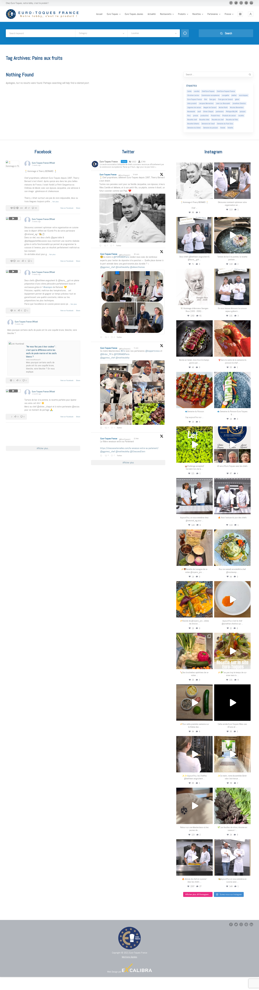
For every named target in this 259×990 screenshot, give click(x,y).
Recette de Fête (232, 120)
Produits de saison (229, 115)
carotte (196, 91)
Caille (189, 91)
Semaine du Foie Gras (225, 124)
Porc (189, 115)
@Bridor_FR (106, 354)
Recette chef (192, 120)
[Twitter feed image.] (132, 218)
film (205, 99)
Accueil (99, 14)
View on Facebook (67, 208)
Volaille (230, 128)
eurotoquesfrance (194, 165)
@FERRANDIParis (121, 256)
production (204, 115)
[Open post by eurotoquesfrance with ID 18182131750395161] (194, 444)
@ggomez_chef (107, 267)
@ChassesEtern (137, 451)
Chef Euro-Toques (208, 91)
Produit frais (215, 115)
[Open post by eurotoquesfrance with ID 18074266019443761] (194, 235)
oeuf (199, 111)
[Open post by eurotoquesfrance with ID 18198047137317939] (232, 338)
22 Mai (136, 438)
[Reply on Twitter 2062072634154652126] (101, 428)
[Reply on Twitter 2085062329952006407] (101, 246)
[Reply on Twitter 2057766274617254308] (101, 456)
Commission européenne (210, 95)
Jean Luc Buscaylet (223, 103)
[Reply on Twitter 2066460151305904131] (101, 337)
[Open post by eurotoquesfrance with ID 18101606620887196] (232, 287)
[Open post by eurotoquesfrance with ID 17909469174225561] (194, 496)
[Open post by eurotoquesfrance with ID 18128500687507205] (194, 754)
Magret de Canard (210, 107)
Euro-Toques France (194, 99)
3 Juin (136, 348)
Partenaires (212, 14)
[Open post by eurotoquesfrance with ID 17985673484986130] (232, 651)
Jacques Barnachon (206, 103)
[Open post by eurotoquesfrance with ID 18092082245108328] (194, 181)
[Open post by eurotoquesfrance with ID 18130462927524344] (232, 390)
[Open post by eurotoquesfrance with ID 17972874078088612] (232, 235)
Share (78, 208)
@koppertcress (152, 350)
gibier (237, 99)
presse (195, 115)
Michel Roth (223, 107)
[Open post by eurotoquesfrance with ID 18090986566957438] (194, 857)
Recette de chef (217, 120)
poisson (242, 111)
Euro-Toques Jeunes (134, 14)
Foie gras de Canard (225, 99)
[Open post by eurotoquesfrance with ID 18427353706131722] (194, 338)
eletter (234, 95)
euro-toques (243, 95)
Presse (228, 14)
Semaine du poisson (210, 128)
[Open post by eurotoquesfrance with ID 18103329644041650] (194, 390)
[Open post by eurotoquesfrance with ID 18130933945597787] (232, 444)
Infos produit (191, 103)
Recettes (196, 14)
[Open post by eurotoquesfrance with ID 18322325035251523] (232, 496)
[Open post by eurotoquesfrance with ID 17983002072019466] (194, 287)
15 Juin (137, 254)
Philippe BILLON (231, 111)
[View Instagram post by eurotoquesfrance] (209, 195)
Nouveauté (191, 111)
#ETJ (123, 350)
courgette (225, 95)
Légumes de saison (194, 107)
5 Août (135, 174)
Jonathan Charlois (239, 103)
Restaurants (165, 14)
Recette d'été (204, 120)
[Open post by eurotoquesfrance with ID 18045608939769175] (232, 702)
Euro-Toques (112, 14)
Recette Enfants (193, 124)
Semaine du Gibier (194, 128)
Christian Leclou (193, 95)
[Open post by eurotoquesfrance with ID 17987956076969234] (232, 806)
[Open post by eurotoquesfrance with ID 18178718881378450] (194, 806)
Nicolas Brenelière (236, 107)
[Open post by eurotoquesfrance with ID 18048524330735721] (194, 599)
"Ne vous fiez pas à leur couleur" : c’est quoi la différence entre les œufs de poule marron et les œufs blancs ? (41, 351)
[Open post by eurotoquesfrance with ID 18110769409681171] (232, 599)
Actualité (152, 14)
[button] (250, 14)
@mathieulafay (122, 267)
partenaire (219, 111)
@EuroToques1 (124, 175)
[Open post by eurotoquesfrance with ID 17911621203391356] (194, 547)
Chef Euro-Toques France (226, 91)
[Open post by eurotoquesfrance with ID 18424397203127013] (194, 702)
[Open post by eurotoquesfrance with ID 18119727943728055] (232, 754)
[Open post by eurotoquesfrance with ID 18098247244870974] (194, 651)
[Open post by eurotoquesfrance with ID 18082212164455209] (232, 547)
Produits (182, 14)
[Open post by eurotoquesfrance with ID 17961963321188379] (232, 181)
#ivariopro (47, 287)
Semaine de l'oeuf (208, 124)
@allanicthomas (137, 267)
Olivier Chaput (208, 111)
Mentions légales (129, 956)
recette (241, 115)
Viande (222, 128)
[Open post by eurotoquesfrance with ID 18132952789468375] (232, 857)
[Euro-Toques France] (44, 14)
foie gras (213, 99)
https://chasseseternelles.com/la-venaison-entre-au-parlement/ (129, 448)
